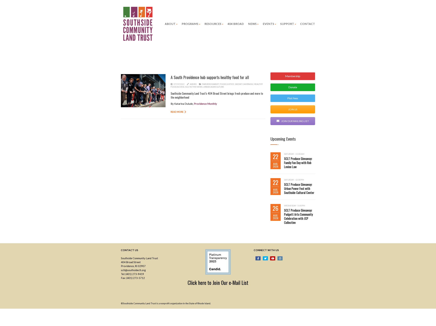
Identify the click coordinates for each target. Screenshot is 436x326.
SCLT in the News (193, 86)
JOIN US (292, 109)
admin (193, 84)
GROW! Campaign (244, 84)
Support (287, 23)
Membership (292, 76)
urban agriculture (213, 86)
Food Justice (227, 84)
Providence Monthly (205, 103)
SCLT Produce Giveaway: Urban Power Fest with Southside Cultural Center (299, 188)
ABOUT (170, 23)
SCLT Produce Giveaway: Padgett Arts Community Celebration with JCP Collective (298, 216)
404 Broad (236, 23)
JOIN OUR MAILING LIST (295, 121)
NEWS (252, 23)
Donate (292, 87)
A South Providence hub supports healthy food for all (210, 77)
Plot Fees (292, 98)
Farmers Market (210, 84)
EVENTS (268, 23)
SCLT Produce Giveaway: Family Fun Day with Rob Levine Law (298, 162)
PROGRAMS (190, 23)
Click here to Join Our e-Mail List (218, 282)
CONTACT (307, 23)
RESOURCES (213, 23)
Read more (177, 111)
